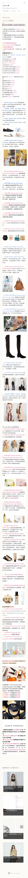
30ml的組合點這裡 (12, 498)
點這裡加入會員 (19, 29)
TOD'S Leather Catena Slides (13, 122)
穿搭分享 (9, 757)
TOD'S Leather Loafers (11, 102)
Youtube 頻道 (8, 739)
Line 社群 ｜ (14, 11)
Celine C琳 (5, 5)
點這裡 (12, 59)
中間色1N (7, 695)
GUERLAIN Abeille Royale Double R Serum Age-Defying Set (12, 504)
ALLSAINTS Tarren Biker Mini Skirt (13, 372)
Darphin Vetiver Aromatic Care (13, 626)
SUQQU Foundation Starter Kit (13, 539)
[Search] (25, 2)
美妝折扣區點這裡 (9, 49)
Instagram (7, 735)
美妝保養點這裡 (8, 47)
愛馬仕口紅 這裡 (9, 661)
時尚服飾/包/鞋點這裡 (10, 43)
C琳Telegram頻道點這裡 (11, 743)
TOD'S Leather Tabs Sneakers (13, 118)
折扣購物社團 (17, 729)
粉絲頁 (15, 735)
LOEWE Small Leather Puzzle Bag (13, 246)
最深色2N (7, 697)
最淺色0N (7, 693)
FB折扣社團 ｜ (6, 11)
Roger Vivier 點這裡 (9, 63)
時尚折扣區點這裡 (9, 45)
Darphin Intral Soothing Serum (13, 617)
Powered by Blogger (15, 873)
